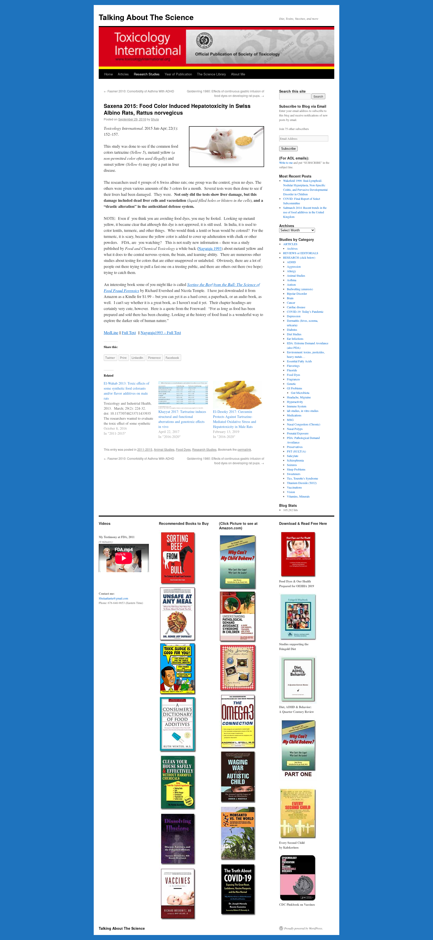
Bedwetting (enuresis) (300, 289)
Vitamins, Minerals (298, 496)
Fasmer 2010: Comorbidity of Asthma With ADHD (139, 91)
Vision (291, 492)
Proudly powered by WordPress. (303, 928)
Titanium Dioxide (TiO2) (302, 483)
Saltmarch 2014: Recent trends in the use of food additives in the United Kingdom (305, 212)
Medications (294, 415)
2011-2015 (144, 449)
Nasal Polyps (295, 429)
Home (108, 74)
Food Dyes (183, 449)
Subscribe (288, 148)
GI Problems (294, 388)
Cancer (291, 302)
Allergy (291, 271)
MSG (290, 420)
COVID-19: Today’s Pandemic (305, 311)
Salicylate (292, 456)
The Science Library (211, 74)
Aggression (294, 266)
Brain (290, 298)
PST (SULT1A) (296, 451)
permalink (244, 449)
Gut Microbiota (300, 393)
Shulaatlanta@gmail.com (113, 598)
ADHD (291, 262)
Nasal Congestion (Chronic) (303, 424)
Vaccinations (294, 487)
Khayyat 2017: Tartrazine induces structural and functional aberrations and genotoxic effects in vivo (182, 419)
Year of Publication (178, 74)
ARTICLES (290, 244)
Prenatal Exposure (297, 433)
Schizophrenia (295, 460)
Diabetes (292, 330)
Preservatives (295, 447)
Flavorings (293, 366)
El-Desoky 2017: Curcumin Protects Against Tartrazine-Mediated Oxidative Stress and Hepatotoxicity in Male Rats (234, 419)
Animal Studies (164, 449)
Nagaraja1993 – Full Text (161, 332)
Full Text (129, 332)
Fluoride (292, 370)
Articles (123, 74)
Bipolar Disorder (297, 293)
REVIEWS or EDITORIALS (300, 253)
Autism (291, 284)
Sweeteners (293, 474)
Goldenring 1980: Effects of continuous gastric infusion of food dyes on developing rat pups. (225, 93)
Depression (293, 316)
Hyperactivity (295, 402)
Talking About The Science (146, 17)
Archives (292, 248)
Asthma (291, 280)
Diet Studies (294, 334)
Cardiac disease (296, 307)
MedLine (111, 332)
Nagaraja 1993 (210, 248)
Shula (155, 119)
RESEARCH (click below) (299, 257)
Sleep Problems (296, 469)
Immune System (296, 406)
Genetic (291, 384)
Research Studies (147, 74)
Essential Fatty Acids (299, 361)
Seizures (292, 465)
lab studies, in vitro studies (302, 411)
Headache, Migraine (299, 397)
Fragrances (293, 379)
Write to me (286, 163)
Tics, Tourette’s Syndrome (302, 478)
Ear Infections (295, 339)
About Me (238, 74)
